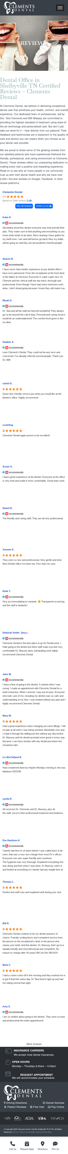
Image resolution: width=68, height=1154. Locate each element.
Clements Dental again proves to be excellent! (26, 435)
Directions (43, 1149)
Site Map (48, 1132)
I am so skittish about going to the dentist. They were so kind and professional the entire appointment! (34, 1018)
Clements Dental (12, 192)
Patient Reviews (16, 1107)
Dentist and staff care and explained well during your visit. (32, 892)
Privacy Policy (18, 1132)
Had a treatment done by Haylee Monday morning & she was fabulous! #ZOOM (34, 769)
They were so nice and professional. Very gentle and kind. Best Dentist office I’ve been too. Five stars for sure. (32, 562)
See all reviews (24, 206)
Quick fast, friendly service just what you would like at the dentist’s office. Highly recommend (32, 395)
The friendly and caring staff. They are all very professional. (33, 518)
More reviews (34, 1044)
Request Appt (27, 1149)
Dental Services (54, 1103)
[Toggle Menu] (60, 7)
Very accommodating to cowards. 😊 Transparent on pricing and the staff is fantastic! (33, 603)
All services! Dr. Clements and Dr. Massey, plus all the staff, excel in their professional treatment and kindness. (33, 811)
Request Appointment (36, 1075)
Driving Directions (16, 1103)
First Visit (38, 1107)
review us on (42, 206)
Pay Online (57, 1107)
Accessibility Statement (34, 1132)
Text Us (55, 1149)
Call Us (12, 1149)
